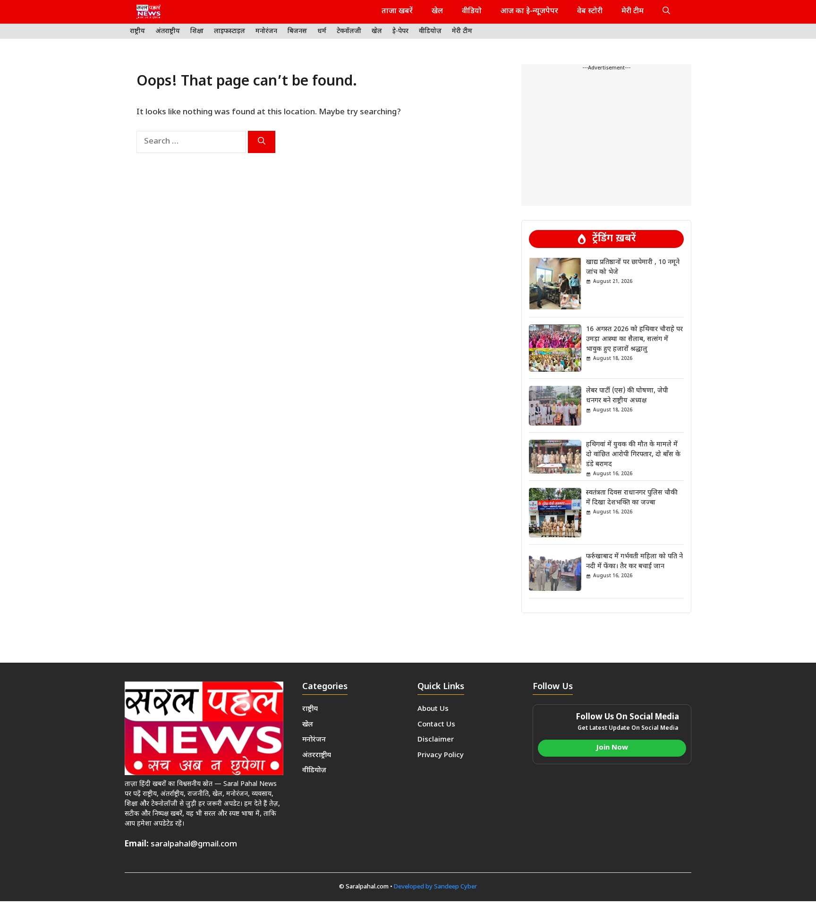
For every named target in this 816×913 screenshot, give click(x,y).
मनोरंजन (266, 31)
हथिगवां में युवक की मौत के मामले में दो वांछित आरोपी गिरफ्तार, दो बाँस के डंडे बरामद (633, 454)
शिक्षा (197, 31)
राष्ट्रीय (137, 31)
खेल (437, 12)
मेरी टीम (632, 12)
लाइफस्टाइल (229, 31)
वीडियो (472, 12)
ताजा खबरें (397, 12)
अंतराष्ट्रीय (167, 31)
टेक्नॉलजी (349, 31)
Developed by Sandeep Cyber (435, 887)
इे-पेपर (400, 31)
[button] (666, 12)
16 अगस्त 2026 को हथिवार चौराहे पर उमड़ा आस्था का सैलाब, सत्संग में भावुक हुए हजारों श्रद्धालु (634, 339)
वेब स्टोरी (590, 12)
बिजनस (297, 31)
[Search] (261, 142)
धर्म (321, 31)
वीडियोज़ (430, 31)
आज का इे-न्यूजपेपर (529, 12)
